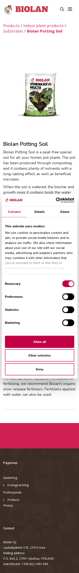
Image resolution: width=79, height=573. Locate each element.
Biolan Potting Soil (44, 31)
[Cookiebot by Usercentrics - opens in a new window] (56, 200)
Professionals (12, 492)
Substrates (13, 31)
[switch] (68, 296)
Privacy (8, 505)
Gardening (10, 478)
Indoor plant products (43, 25)
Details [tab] (39, 211)
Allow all (39, 341)
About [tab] (64, 211)
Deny (39, 369)
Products (11, 25)
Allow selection (39, 355)
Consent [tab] (14, 211)
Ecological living (18, 485)
